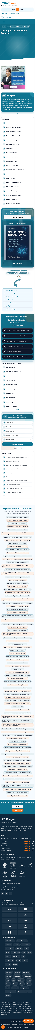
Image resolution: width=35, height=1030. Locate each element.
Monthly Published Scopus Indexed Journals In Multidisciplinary (14, 634)
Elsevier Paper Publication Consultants (17, 553)
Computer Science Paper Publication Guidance (17, 540)
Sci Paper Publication (17, 669)
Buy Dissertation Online (12, 467)
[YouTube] (2, 893)
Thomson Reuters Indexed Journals (17, 769)
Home (4, 26)
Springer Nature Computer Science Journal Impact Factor (17, 754)
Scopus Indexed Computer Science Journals (17, 710)
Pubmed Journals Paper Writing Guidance (17, 656)
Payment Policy (29, 1024)
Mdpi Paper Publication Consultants (17, 630)
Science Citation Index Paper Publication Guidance (17, 694)
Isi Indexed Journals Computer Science (17, 606)
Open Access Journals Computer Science (17, 641)
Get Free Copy (17, 263)
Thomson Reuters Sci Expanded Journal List (17, 782)
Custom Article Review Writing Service (16, 471)
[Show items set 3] (18, 409)
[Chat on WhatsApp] (3, 1027)
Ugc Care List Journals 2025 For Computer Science (17, 789)
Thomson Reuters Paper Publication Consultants (17, 779)
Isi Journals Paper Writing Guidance (17, 612)
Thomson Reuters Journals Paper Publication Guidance (17, 776)
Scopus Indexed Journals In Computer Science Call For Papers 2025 (16, 721)
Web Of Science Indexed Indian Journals (17, 792)
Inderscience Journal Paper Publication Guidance (17, 589)
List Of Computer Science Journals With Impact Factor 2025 (16, 616)
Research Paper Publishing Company (17, 678)
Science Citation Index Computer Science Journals (17, 688)
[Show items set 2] (17, 409)
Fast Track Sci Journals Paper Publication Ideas (17, 569)
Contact (17, 806)
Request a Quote (17, 217)
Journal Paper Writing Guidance (14, 486)
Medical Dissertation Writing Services (16, 494)
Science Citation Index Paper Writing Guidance (17, 697)
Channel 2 (22, 9)
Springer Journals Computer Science (17, 744)
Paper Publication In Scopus (17, 650)
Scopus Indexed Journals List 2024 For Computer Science (17, 729)
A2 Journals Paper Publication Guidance (17, 520)
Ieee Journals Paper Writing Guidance (17, 583)
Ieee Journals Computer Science (17, 580)
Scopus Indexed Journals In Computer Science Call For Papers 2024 (16, 716)
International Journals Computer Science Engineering (17, 603)
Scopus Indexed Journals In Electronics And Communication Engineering (13, 725)
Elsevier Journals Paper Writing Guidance (17, 549)
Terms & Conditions (17, 1024)
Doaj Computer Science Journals (17, 543)
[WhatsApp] (10, 893)
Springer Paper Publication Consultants (17, 757)
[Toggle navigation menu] (3, 21)
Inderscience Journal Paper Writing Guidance (17, 592)
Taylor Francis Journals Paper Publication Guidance (17, 760)
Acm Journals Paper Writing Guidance (17, 526)
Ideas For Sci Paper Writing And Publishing (17, 577)
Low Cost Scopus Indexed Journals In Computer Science (18, 624)
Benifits (19, 1028)
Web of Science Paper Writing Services (16, 455)
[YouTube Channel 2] (6, 893)
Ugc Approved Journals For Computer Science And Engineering (15, 785)
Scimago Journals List (17, 706)
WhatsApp (18, 810)
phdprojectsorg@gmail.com (12, 887)
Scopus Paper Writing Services (17, 741)
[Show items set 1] (16, 409)
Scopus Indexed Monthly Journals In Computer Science (17, 735)
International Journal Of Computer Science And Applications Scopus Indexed (15, 599)
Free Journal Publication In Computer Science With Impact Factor (15, 573)
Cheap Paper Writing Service (14, 463)
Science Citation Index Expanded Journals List (17, 691)
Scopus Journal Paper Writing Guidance (17, 738)
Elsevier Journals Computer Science (17, 546)
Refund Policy (11, 1028)
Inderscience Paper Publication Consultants (17, 595)
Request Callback (17, 444)
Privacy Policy (5, 1024)
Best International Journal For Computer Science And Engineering (16, 533)
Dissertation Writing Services (14, 479)
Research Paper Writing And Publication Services (17, 681)
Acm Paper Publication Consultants (17, 530)
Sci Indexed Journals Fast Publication (17, 663)
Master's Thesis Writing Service (14, 490)
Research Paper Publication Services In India (17, 675)
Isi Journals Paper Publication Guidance (17, 609)
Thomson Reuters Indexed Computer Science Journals (17, 766)
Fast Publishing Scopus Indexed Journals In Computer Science (16, 566)
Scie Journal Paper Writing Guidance (17, 685)
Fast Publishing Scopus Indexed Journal (17, 562)
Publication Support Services (17, 653)
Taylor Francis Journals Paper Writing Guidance (17, 763)
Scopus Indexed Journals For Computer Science (17, 713)
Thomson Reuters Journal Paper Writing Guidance (17, 772)
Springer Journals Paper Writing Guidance (17, 751)
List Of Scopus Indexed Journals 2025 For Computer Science (16, 620)
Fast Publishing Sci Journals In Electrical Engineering (17, 559)
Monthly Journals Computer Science (17, 627)
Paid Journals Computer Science (17, 644)
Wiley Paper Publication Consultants (17, 796)
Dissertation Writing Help (13, 475)
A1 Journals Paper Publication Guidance (17, 517)
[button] (17, 113)
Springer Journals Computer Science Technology (17, 747)
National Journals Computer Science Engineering (17, 638)
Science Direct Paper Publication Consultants (17, 700)
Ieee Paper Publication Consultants (17, 586)
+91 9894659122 (8, 890)
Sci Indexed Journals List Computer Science (17, 666)
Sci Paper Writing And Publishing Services (17, 672)
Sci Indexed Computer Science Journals (17, 659)
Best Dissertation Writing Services (15, 459)
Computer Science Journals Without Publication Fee (17, 537)
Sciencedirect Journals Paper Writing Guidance (17, 703)
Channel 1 (13, 9)
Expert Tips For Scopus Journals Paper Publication (17, 556)
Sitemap (25, 1028)
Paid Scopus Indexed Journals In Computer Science (17, 647)
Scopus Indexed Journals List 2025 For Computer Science (17, 732)
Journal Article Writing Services (14, 482)
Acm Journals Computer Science (17, 523)
